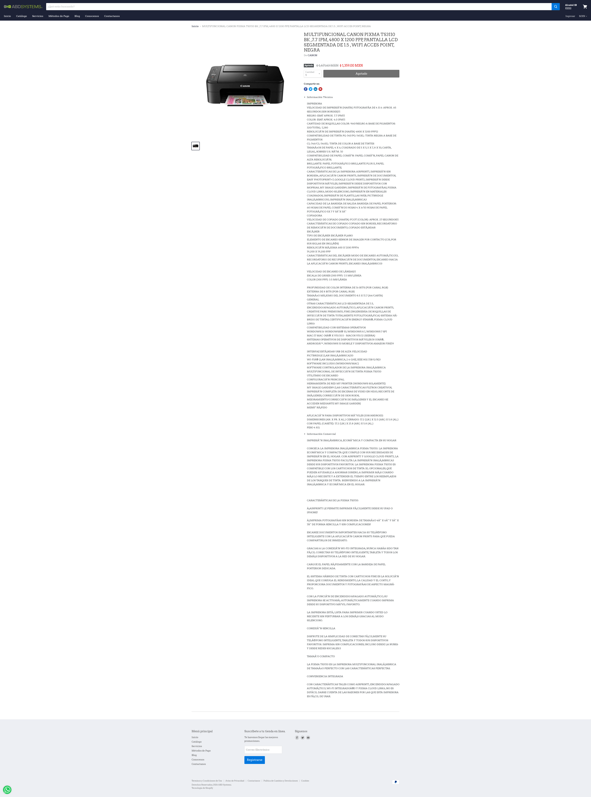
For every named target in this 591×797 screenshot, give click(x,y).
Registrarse (254, 759)
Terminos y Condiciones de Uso (207, 781)
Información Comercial (321, 433)
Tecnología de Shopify (202, 788)
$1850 (568, 8)
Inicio (7, 16)
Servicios (37, 16)
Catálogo (21, 16)
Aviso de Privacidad (234, 781)
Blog (77, 16)
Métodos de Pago (58, 16)
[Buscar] (556, 6)
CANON (312, 55)
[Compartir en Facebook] (306, 89)
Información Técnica (320, 97)
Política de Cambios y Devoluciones (280, 781)
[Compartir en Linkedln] (315, 89)
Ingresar (570, 16)
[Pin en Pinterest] (320, 89)
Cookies (305, 781)
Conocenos (92, 16)
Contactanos (112, 16)
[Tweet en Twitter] (310, 89)
